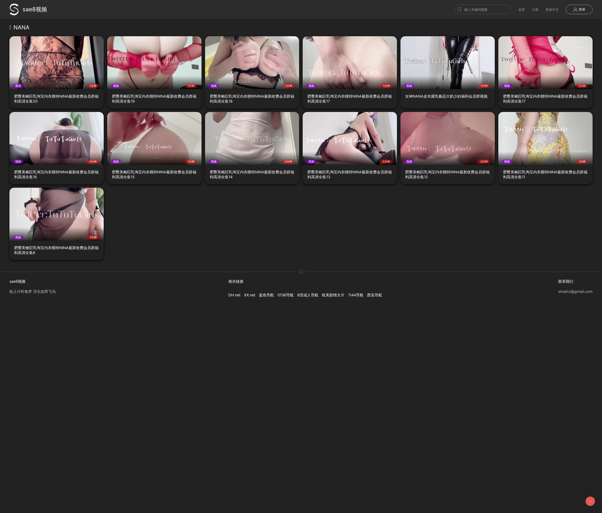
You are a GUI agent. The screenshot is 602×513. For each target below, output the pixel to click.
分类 (535, 10)
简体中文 (552, 10)
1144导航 (356, 295)
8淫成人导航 (307, 295)
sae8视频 (35, 9)
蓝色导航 (266, 295)
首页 (521, 10)
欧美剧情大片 (333, 295)
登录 (581, 9)
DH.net (234, 295)
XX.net (249, 295)
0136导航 (285, 295)
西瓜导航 (374, 295)
